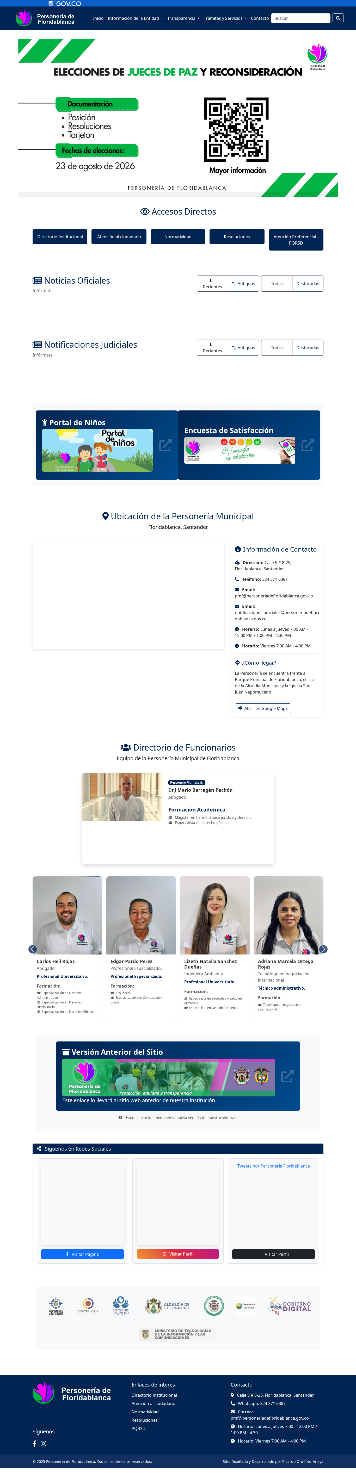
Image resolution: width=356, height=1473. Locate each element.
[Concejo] (214, 1305)
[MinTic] (178, 1334)
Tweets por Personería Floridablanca (273, 1166)
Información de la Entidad (134, 18)
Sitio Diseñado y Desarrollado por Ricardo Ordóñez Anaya (273, 1461)
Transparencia (182, 18)
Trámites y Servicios (224, 18)
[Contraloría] (88, 1305)
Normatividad (178, 237)
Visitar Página (85, 1254)
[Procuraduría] (55, 1305)
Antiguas (246, 283)
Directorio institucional (154, 1395)
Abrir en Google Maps (265, 708)
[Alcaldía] (167, 1305)
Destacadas (307, 283)
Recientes (212, 287)
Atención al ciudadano (119, 237)
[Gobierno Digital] (289, 1305)
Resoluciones (237, 237)
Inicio (98, 18)
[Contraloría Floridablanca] (246, 1305)
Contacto (260, 18)
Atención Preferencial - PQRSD (296, 240)
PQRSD (139, 1428)
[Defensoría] (120, 1305)
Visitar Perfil (180, 1254)
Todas (277, 283)
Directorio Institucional (60, 237)
